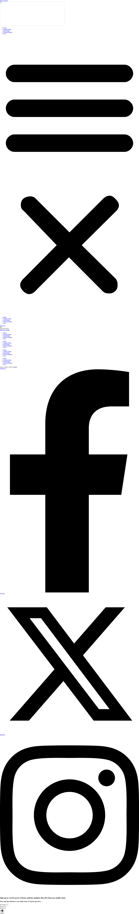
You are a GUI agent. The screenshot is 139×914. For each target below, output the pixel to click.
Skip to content (4, 0)
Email (1, 908)
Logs (4, 33)
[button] (69, 175)
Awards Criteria (7, 29)
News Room (6, 30)
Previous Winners (7, 32)
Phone (2, 906)
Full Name (3, 904)
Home (4, 27)
